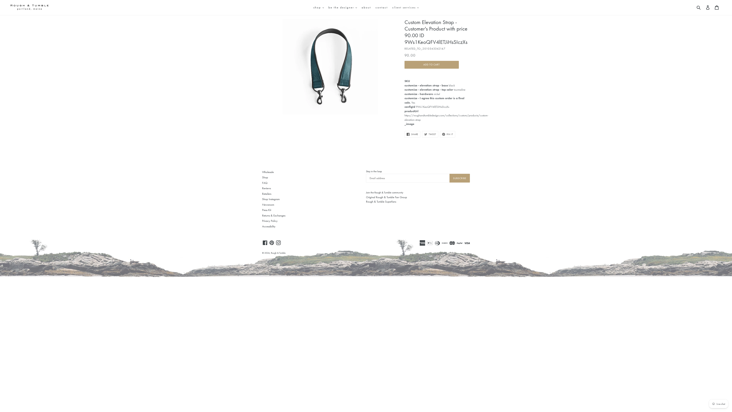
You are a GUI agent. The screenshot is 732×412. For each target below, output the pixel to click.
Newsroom (268, 205)
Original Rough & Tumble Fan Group (386, 197)
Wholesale (268, 172)
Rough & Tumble (278, 252)
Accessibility (268, 226)
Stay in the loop (374, 171)
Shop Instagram (271, 199)
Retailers (266, 194)
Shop (265, 177)
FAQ (264, 183)
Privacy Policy (270, 221)
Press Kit (266, 210)
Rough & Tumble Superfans (381, 202)
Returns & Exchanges (273, 215)
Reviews (266, 188)
